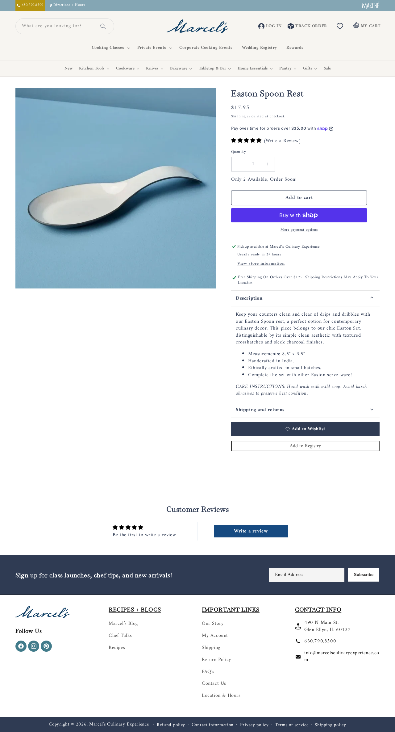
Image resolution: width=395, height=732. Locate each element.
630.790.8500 (320, 641)
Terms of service (291, 725)
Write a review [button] (251, 531)
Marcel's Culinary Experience (119, 724)
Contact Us (214, 683)
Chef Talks (120, 635)
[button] (110, 47)
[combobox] (57, 26)
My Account (215, 635)
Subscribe (363, 574)
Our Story (212, 623)
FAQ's (208, 671)
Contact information (213, 725)
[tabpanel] (305, 354)
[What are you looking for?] (103, 26)
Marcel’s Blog (123, 623)
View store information (261, 263)
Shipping (238, 116)
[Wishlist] (340, 26)
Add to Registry (305, 446)
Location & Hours (221, 695)
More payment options (299, 230)
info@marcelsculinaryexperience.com (341, 656)
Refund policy (171, 725)
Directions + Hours (69, 5)
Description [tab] (249, 298)
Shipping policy (330, 725)
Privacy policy (254, 725)
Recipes (117, 647)
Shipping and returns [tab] (260, 410)
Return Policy (216, 659)
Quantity (238, 152)
